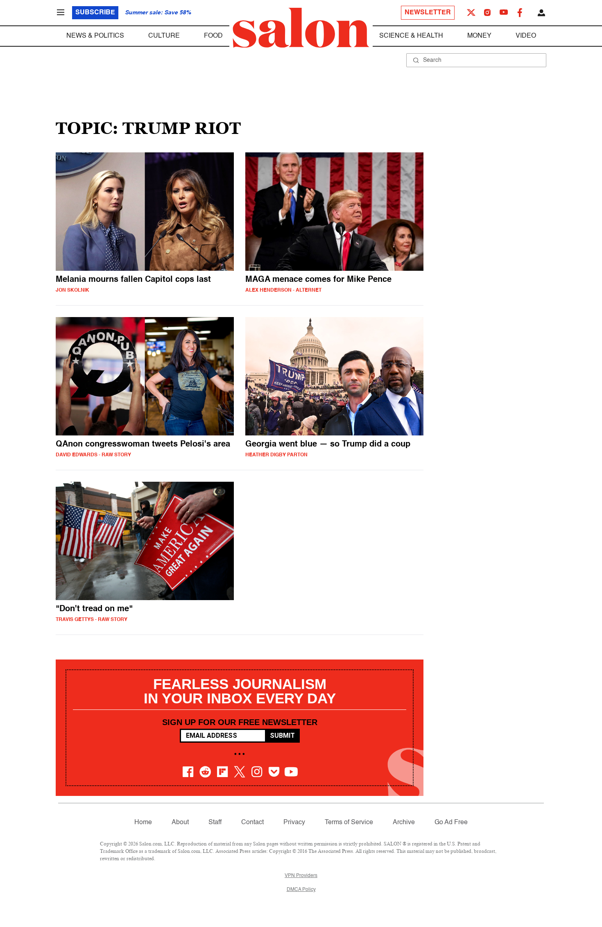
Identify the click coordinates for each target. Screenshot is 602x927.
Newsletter (428, 12)
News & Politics (95, 36)
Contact (252, 822)
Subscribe (95, 12)
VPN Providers (301, 875)
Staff (215, 822)
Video (526, 36)
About (180, 822)
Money (479, 36)
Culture (164, 36)
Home (143, 822)
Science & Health (411, 36)
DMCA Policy (301, 889)
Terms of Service (349, 822)
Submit (282, 735)
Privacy (294, 822)
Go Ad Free (451, 822)
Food (213, 36)
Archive (404, 822)
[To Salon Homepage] (301, 28)
